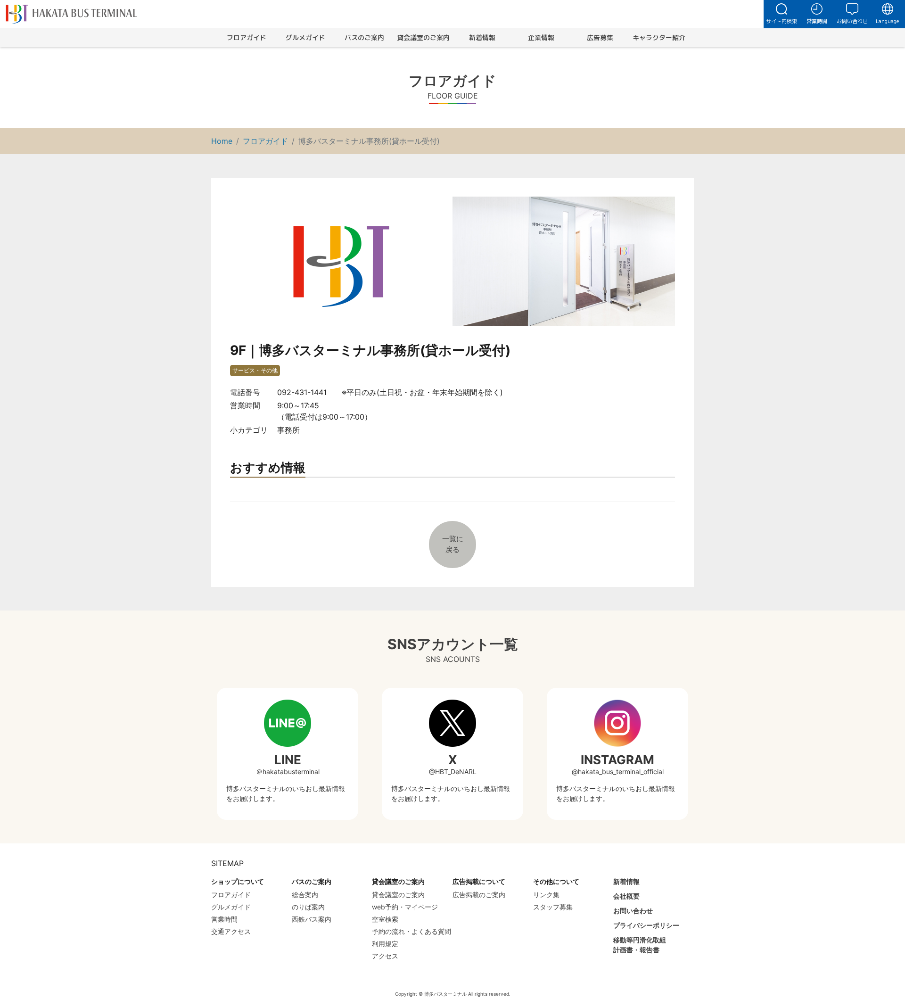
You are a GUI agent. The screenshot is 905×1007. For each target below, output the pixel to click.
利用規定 (385, 944)
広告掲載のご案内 (478, 895)
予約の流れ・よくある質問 (411, 931)
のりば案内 (308, 907)
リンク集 (546, 895)
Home (221, 141)
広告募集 (600, 37)
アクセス (385, 956)
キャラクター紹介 (659, 37)
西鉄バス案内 (311, 919)
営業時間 (224, 919)
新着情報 (482, 37)
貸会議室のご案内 (423, 37)
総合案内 (305, 895)
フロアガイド (246, 37)
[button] (781, 14)
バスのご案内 (364, 37)
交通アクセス (231, 931)
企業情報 (541, 37)
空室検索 (385, 919)
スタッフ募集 (553, 907)
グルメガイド (305, 37)
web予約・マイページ (405, 907)
